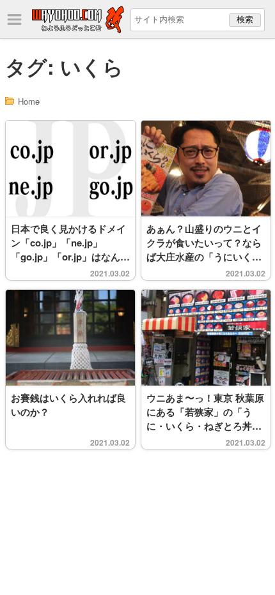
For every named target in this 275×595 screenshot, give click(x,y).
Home (29, 101)
